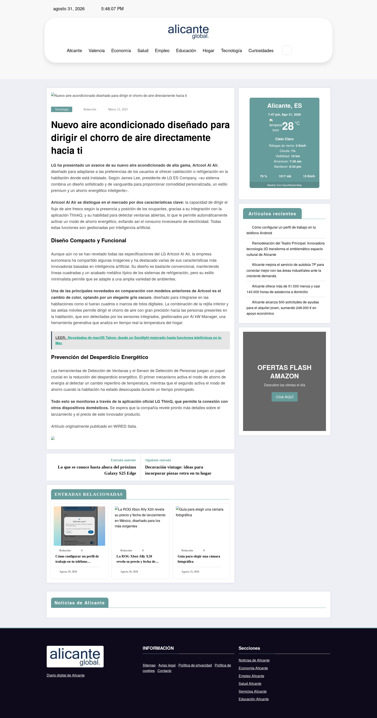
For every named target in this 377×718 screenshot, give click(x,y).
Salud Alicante (250, 683)
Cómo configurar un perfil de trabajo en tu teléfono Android (77, 559)
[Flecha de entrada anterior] (53, 467)
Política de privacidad (195, 665)
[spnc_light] (300, 50)
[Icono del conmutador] (310, 50)
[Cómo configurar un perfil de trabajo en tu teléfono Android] (79, 525)
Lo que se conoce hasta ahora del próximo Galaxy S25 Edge (97, 470)
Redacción (90, 109)
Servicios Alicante (253, 691)
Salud (142, 50)
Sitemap (149, 665)
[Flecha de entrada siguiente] (228, 467)
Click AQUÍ (284, 396)
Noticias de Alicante (254, 660)
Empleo (162, 50)
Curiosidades (261, 50)
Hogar (208, 50)
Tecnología (231, 50)
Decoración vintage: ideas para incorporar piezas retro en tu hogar (178, 470)
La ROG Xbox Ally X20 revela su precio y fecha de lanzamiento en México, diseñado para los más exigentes (136, 559)
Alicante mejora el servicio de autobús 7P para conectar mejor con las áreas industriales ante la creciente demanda (285, 270)
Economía (121, 50)
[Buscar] (286, 50)
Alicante (74, 50)
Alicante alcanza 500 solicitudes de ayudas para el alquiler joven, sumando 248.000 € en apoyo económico (283, 307)
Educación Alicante (254, 698)
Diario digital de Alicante (66, 675)
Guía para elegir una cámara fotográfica (199, 558)
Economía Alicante (253, 667)
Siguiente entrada (158, 460)
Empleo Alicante (251, 675)
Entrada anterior (123, 460)
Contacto (164, 670)
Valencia (97, 50)
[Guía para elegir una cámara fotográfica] (201, 511)
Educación (186, 50)
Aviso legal (167, 665)
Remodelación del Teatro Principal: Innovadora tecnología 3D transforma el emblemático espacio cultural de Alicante (286, 249)
